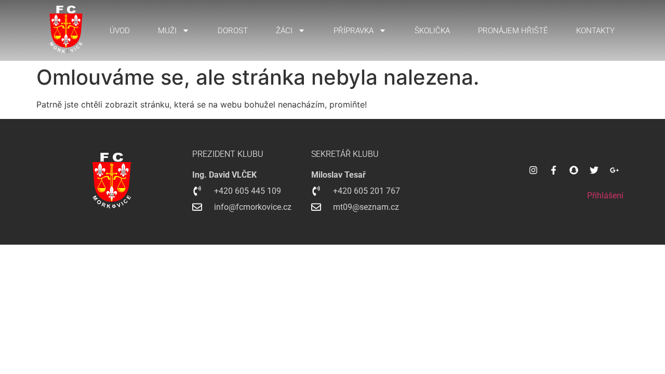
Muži (167, 30)
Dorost (233, 30)
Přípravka (354, 30)
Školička (432, 30)
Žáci (284, 30)
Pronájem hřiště (513, 30)
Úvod (120, 30)
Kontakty (595, 30)
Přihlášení (605, 196)
